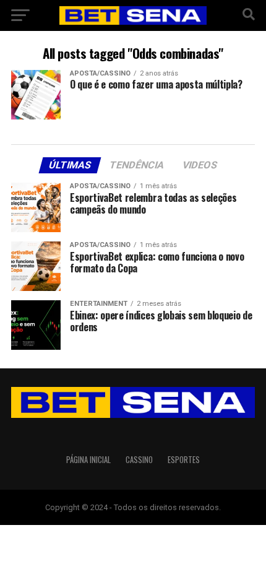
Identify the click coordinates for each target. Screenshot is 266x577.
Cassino (139, 460)
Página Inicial (88, 460)
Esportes (184, 460)
